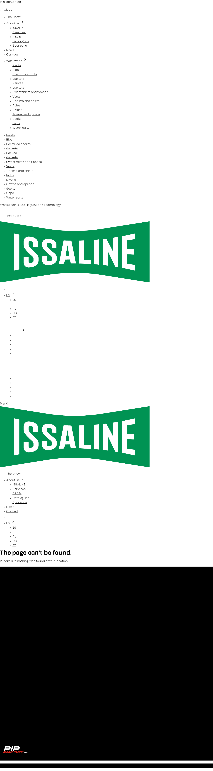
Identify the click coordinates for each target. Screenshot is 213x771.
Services (19, 32)
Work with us (16, 679)
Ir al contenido (10, 2)
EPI (8, 650)
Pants (16, 65)
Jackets (18, 79)
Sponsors (19, 45)
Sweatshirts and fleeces (30, 92)
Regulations (34, 205)
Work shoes (15, 641)
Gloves (11, 645)
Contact (12, 54)
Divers (17, 110)
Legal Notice (54, 765)
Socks (17, 119)
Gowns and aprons (26, 114)
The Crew (13, 17)
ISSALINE (18, 28)
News (10, 50)
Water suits (20, 127)
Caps (16, 123)
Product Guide (17, 696)
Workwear (14, 61)
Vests (16, 96)
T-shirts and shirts (26, 101)
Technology (52, 205)
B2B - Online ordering (22, 671)
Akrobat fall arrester (21, 654)
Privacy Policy (75, 765)
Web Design (118, 765)
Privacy (12, 730)
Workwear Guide (12, 205)
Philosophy (14, 714)
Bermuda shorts (24, 74)
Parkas (17, 83)
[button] (106, 404)
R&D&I (17, 36)
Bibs (15, 70)
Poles (16, 105)
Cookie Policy (16, 734)
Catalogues (20, 41)
